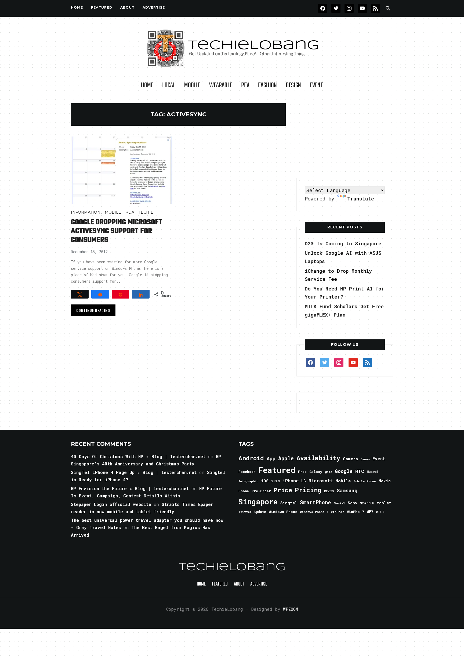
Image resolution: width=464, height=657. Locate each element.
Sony (352, 502)
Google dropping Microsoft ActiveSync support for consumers (116, 231)
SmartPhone (315, 502)
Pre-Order (261, 491)
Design (293, 85)
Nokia (385, 480)
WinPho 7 (355, 511)
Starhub (367, 503)
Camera (350, 458)
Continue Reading (93, 310)
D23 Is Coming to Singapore (343, 243)
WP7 (370, 511)
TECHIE (146, 212)
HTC (359, 471)
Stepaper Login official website (111, 504)
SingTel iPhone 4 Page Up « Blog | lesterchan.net (134, 472)
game (328, 472)
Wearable (220, 85)
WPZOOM (290, 609)
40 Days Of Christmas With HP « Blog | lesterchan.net (138, 456)
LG (303, 480)
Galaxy (315, 471)
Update (260, 512)
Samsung (347, 490)
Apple (286, 458)
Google (344, 471)
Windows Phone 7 (314, 512)
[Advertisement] (345, 136)
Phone (243, 491)
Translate (360, 198)
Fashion (267, 85)
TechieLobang (232, 567)
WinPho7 (337, 512)
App (271, 458)
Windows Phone (283, 511)
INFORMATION (85, 212)
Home (77, 7)
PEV (245, 85)
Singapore (258, 501)
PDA (129, 212)
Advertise (154, 7)
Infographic (248, 481)
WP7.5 (380, 512)
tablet (384, 502)
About (127, 7)
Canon (365, 459)
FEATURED (101, 7)
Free (302, 471)
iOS (265, 480)
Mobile (192, 85)
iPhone (290, 481)
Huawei (373, 471)
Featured (276, 470)
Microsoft (321, 481)
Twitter (245, 512)
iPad (275, 481)
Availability (318, 458)
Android (251, 458)
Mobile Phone (364, 481)
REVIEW (329, 491)
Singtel (288, 502)
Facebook (247, 471)
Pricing (308, 490)
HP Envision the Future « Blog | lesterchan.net (130, 488)
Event (316, 85)
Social (339, 503)
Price (283, 490)
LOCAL (168, 85)
